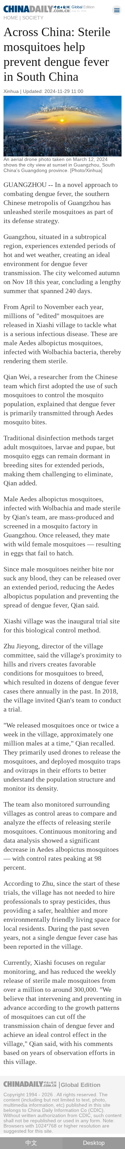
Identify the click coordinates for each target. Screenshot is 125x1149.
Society (32, 17)
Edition (83, 7)
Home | (12, 17)
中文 (31, 1143)
